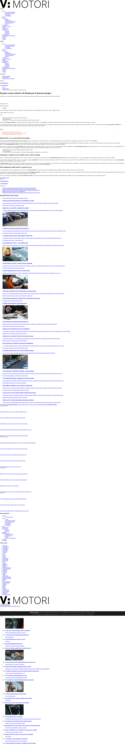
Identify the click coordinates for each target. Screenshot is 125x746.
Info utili (4, 18)
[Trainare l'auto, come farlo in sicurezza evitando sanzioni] (64, 719)
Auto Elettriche (8, 15)
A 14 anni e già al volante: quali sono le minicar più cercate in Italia (14, 448)
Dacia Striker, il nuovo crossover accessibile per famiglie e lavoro (13, 411)
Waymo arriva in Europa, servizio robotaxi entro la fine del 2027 (13, 454)
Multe (4, 580)
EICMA (4, 566)
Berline (4, 555)
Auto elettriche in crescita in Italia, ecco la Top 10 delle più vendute (14, 423)
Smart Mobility (6, 28)
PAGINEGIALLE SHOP (55, 612)
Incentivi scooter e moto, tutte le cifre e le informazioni (14, 191)
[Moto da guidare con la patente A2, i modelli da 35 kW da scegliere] (64, 741)
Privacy (42, 614)
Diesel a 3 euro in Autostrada (9, 78)
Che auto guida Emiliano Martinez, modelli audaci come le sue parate (14, 510)
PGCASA (60, 612)
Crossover (5, 552)
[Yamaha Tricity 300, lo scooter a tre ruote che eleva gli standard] (64, 732)
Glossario (5, 532)
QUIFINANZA (83, 612)
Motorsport (5, 29)
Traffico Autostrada (7, 76)
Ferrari (4, 586)
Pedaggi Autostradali (7, 578)
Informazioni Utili (6, 533)
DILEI (75, 612)
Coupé (4, 557)
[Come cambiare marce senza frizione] (64, 709)
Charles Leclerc (6, 589)
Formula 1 (7, 30)
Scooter (4, 563)
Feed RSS (14, 606)
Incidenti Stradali (6, 582)
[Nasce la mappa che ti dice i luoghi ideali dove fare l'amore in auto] (64, 655)
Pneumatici (5, 570)
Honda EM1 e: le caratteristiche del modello (12, 131)
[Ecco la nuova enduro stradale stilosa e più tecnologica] (64, 700)
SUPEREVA (93, 612)
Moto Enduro (5, 559)
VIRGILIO (43, 612)
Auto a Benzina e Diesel (10, 12)
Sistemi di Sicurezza (7, 577)
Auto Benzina (5, 548)
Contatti (4, 39)
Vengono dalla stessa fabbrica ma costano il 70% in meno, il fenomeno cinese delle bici (18, 442)
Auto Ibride (7, 14)
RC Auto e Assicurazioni (10, 21)
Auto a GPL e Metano (9, 13)
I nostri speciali (6, 34)
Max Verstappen (6, 591)
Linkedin (4, 108)
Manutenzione (8, 20)
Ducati (4, 587)
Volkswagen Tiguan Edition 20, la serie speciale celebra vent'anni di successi (15, 429)
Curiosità (4, 36)
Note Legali (38, 614)
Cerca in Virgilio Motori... (5, 604)
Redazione (5, 540)
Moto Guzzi (5, 565)
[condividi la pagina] (1, 115)
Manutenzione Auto (7, 567)
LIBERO (39, 612)
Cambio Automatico (7, 594)
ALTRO (2, 41)
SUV (4, 553)
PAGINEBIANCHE (66, 612)
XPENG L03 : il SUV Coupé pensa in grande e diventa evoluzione (14, 473)
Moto (4, 16)
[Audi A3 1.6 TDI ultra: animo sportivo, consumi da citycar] (64, 646)
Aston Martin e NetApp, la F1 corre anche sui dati (10, 466)
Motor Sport (5, 528)
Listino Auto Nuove (7, 26)
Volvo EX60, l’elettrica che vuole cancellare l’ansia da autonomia (13, 479)
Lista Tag (4, 545)
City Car (4, 554)
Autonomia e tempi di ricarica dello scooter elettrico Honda (15, 133)
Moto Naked (5, 560)
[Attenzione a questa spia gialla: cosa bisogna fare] (64, 736)
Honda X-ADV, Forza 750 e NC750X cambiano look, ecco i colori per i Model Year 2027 (21, 190)
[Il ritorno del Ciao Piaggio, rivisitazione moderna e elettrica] (64, 664)
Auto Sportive (5, 558)
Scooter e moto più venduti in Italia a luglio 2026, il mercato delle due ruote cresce (19, 189)
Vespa (4, 561)
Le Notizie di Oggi (9, 517)
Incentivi (4, 579)
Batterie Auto (5, 592)
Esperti (4, 37)
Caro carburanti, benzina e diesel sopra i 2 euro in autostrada (12, 504)
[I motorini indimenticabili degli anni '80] (64, 641)
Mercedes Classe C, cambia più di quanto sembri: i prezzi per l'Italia (14, 435)
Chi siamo (34, 614)
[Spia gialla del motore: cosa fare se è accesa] (64, 637)
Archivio (18, 606)
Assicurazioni (5, 575)
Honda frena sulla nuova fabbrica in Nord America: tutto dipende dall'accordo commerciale (21, 192)
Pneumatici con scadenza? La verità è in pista (9, 485)
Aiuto (58, 614)
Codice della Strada (9, 22)
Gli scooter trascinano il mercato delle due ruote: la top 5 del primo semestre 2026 (19, 188)
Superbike (5, 564)
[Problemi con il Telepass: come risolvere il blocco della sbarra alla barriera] (64, 668)
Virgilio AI (5, 25)
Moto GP (7, 32)
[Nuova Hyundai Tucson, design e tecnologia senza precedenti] (64, 696)
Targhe (4, 573)
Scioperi (7, 23)
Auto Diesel (5, 550)
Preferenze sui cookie (52, 614)
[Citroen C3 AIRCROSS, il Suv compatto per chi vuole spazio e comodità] (64, 727)
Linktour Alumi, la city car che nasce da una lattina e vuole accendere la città (15, 491)
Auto (4, 11)
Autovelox (5, 572)
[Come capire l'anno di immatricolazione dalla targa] (64, 632)
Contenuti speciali (3, 606)
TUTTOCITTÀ (71, 612)
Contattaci (10, 606)
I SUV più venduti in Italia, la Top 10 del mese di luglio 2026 (12, 417)
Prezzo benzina (6, 77)
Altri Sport (7, 33)
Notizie (4, 27)
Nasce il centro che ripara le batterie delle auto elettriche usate (12, 460)
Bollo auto (5, 571)
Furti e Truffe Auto (6, 581)
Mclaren (4, 588)
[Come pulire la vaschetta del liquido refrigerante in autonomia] (64, 677)
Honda (7, 177)
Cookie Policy (46, 614)
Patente (6, 19)
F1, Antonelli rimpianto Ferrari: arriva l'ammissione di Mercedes (13, 498)
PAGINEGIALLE (47, 612)
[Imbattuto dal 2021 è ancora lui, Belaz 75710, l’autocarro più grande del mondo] (64, 723)
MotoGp (4, 585)
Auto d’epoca (8, 525)
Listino (6, 519)
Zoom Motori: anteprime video (9, 35)
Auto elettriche (3, 177)
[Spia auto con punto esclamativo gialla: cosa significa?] (64, 623)
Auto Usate (5, 551)
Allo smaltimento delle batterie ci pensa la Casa (12, 134)
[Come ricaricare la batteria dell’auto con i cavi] (64, 673)
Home (4, 87)
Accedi (2, 8)
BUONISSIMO (88, 612)
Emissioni (5, 593)
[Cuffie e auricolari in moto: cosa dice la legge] (64, 686)
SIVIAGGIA (78, 612)
